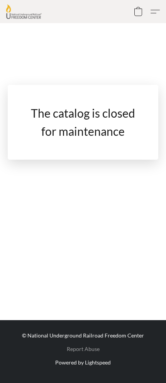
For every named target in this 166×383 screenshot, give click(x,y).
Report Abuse (83, 349)
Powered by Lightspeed (83, 362)
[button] (25, 11)
